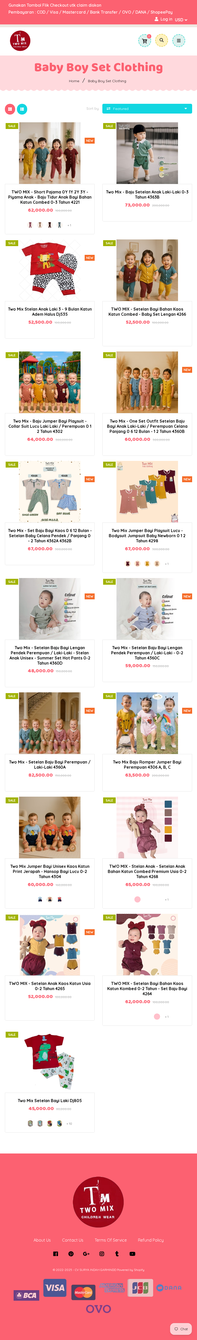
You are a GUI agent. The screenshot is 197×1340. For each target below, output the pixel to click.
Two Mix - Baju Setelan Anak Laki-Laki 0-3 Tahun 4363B (147, 194)
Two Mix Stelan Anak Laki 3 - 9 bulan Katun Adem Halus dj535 (50, 311)
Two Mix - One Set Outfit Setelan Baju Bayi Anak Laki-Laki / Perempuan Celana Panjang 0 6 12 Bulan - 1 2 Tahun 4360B (147, 426)
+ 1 (68, 148)
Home (74, 81)
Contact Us (72, 1240)
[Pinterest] (72, 1254)
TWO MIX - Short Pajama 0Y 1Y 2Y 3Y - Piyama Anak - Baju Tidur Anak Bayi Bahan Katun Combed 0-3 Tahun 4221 (50, 197)
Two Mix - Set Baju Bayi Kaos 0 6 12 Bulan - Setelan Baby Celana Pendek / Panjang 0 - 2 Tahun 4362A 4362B (50, 535)
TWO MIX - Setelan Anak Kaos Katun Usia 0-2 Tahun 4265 (50, 986)
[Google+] (87, 1254)
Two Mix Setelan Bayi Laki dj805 (50, 1100)
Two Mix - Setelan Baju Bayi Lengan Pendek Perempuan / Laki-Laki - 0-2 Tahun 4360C (147, 652)
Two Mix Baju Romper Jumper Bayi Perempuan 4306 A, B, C (147, 764)
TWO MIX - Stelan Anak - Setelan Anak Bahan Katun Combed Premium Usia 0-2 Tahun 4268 (147, 871)
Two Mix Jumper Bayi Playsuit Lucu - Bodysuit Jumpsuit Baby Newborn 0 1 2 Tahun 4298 (147, 535)
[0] (144, 41)
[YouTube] (133, 1254)
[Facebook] (56, 1254)
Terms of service (111, 1240)
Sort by (92, 108)
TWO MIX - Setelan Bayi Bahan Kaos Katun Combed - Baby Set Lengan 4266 (147, 311)
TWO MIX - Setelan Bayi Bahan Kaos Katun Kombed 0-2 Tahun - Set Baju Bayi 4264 (147, 988)
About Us (42, 1240)
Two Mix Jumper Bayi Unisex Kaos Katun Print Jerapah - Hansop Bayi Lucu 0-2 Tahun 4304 (50, 871)
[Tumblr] (118, 1254)
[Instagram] (102, 1254)
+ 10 (69, 1123)
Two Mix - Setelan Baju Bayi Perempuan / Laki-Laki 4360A (50, 764)
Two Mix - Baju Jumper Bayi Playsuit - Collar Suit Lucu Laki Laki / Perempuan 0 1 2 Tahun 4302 (49, 426)
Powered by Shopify (130, 1270)
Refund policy (151, 1240)
